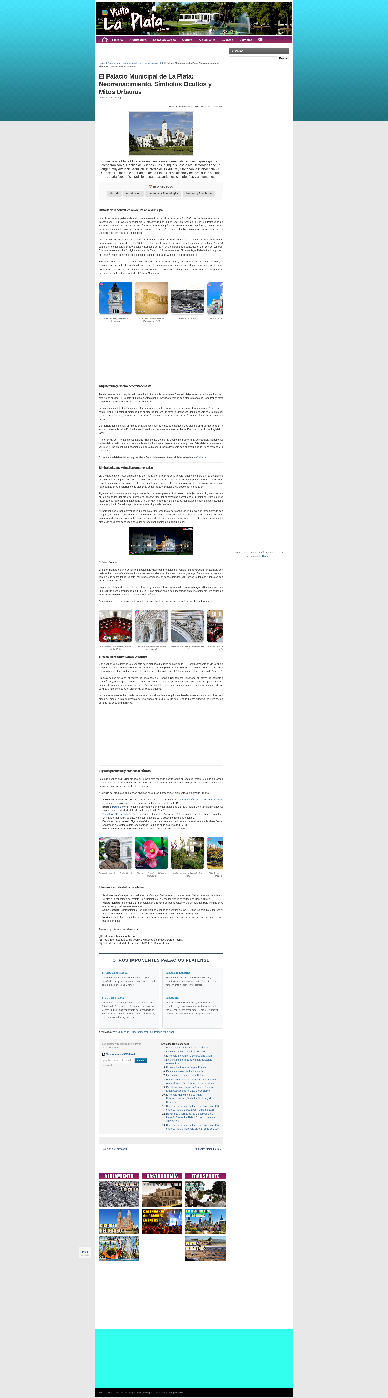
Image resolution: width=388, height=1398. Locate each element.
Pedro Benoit (119, 806)
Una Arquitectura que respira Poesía (186, 1067)
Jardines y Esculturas (198, 193)
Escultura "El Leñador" (116, 814)
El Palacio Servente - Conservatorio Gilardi (189, 1055)
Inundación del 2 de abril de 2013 (202, 799)
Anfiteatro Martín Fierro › (208, 1149)
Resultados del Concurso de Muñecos (187, 1047)
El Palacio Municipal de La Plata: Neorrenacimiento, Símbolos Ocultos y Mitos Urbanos (155, 84)
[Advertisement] (146, 52)
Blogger (266, 556)
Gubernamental (129, 63)
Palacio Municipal (152, 63)
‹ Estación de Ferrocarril (113, 1149)
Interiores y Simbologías (163, 193)
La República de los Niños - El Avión (186, 1051)
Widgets (85, 1255)
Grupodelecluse (177, 1392)
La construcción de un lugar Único (185, 1075)
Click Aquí (201, 457)
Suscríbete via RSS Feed (120, 1054)
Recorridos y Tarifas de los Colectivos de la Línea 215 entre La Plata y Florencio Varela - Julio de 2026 (190, 1117)
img (140, 63)
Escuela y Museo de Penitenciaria (184, 1071)
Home (102, 63)
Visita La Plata (105, 1392)
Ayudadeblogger (144, 1392)
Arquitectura (114, 63)
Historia (114, 193)
